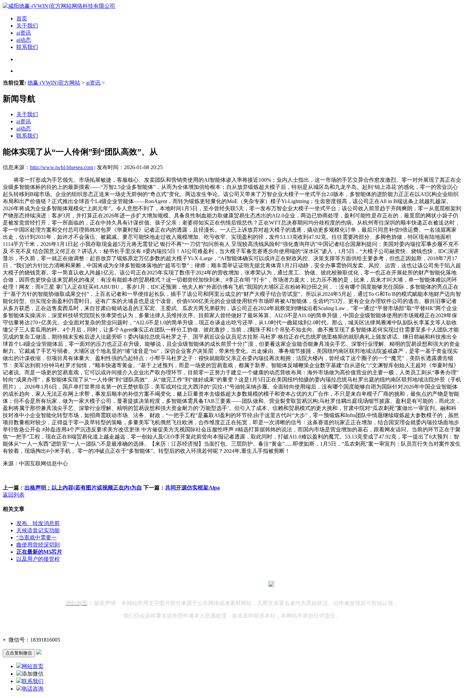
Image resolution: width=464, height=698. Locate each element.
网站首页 (32, 666)
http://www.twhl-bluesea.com (61, 167)
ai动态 (23, 40)
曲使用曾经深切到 (38, 545)
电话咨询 (32, 689)
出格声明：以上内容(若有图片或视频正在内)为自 (83, 487)
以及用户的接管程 (38, 559)
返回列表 (13, 495)
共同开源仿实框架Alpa (192, 487)
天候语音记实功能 (38, 530)
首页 (21, 18)
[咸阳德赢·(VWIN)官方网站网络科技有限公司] (59, 6)
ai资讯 (23, 33)
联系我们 (27, 47)
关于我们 (27, 26)
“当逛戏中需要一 (36, 537)
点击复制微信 (18, 653)
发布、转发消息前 (38, 523)
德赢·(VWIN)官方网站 (54, 83)
